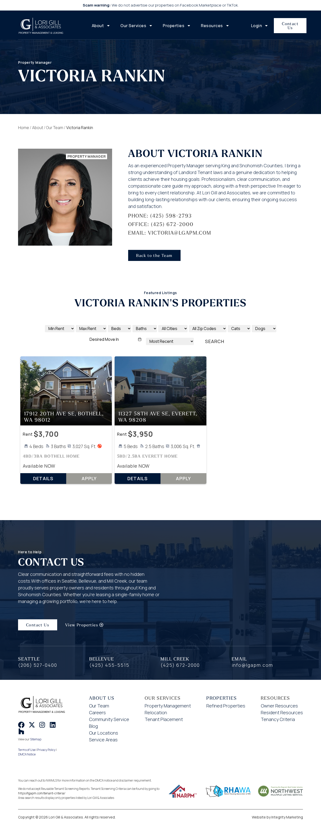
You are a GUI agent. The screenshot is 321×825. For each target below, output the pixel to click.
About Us (102, 698)
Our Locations (103, 733)
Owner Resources (279, 706)
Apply (89, 478)
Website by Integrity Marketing (277, 817)
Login (256, 25)
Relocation (156, 712)
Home (23, 127)
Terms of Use (26, 750)
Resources (212, 25)
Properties (173, 25)
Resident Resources (282, 712)
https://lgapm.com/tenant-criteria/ (41, 793)
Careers (97, 712)
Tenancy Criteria (278, 719)
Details (43, 478)
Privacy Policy (46, 750)
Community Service (109, 719)
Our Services (133, 25)
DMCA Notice (27, 754)
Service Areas (103, 740)
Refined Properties (225, 706)
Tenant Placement (164, 719)
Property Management (168, 706)
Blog (93, 726)
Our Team (54, 127)
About (98, 25)
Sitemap (35, 739)
